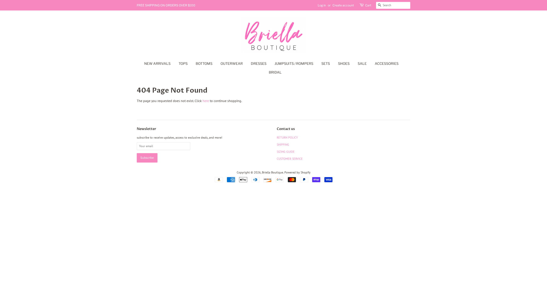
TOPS (183, 64)
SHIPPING (283, 145)
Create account (343, 5)
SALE (362, 64)
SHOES (344, 64)
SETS (325, 64)
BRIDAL (275, 72)
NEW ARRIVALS (157, 64)
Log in (322, 5)
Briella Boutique (272, 172)
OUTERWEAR (232, 64)
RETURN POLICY (287, 137)
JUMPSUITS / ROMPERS (294, 64)
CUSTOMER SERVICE (290, 159)
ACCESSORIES (386, 64)
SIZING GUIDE (286, 152)
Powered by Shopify (297, 172)
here (206, 101)
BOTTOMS (204, 64)
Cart (368, 5)
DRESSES (258, 64)
